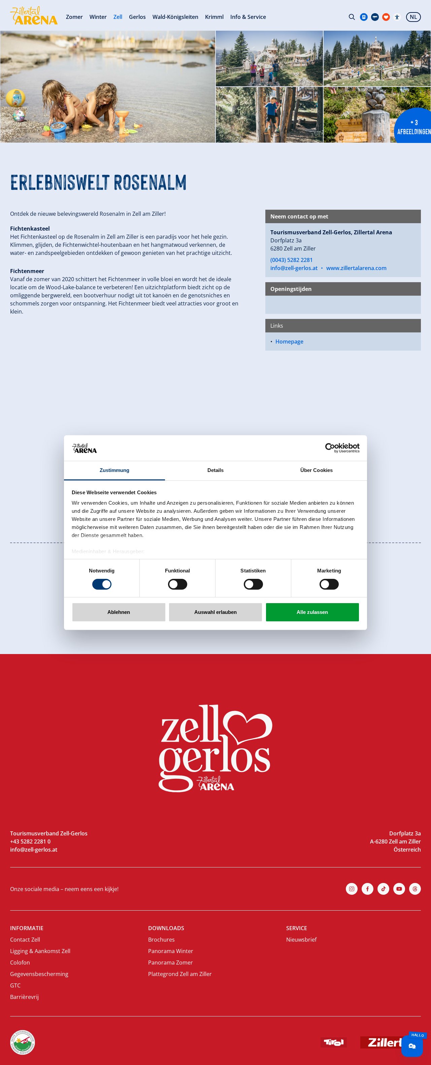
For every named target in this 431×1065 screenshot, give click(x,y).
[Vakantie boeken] (386, 17)
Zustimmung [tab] (115, 470)
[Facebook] (367, 889)
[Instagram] (352, 889)
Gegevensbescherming (39, 974)
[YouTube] (399, 889)
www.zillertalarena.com (356, 268)
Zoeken (351, 16)
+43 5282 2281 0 (30, 841)
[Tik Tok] (383, 889)
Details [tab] (215, 470)
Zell (117, 17)
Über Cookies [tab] (316, 470)
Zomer (74, 17)
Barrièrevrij (24, 997)
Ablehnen (118, 612)
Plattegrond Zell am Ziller (180, 974)
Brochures (161, 939)
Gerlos (137, 17)
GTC (15, 985)
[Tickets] (364, 17)
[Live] (375, 17)
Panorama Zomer (170, 962)
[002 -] (377, 58)
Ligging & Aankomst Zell (40, 951)
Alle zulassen (312, 612)
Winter (98, 17)
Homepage (289, 341)
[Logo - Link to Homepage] (34, 15)
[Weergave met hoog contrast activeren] (397, 17)
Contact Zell (25, 939)
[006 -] (107, 87)
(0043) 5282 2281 (291, 260)
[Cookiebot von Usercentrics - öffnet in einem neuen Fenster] (330, 448)
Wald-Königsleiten (175, 17)
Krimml (214, 17)
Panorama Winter (170, 951)
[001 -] (269, 58)
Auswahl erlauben (215, 612)
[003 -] (269, 115)
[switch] (177, 584)
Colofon (20, 962)
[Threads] (415, 889)
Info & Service (248, 17)
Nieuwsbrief (301, 939)
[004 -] (377, 115)
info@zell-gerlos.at (294, 268)
